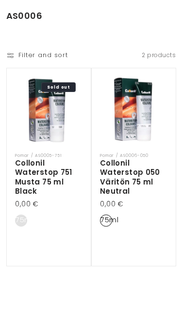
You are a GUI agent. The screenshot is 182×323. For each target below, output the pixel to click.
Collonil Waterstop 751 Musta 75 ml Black (43, 177)
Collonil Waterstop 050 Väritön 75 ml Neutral (130, 177)
